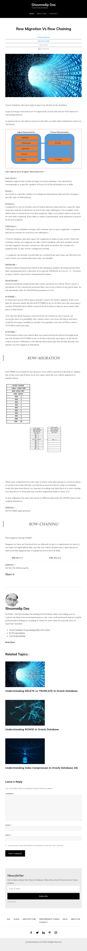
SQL (8, 919)
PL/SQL (16, 919)
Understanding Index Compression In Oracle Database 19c (41, 767)
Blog (31, 14)
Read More (10, 642)
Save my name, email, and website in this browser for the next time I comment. (36, 845)
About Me (41, 14)
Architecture (43, 41)
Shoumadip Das (44, 37)
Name (8, 825)
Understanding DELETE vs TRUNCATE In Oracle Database (41, 690)
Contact (53, 14)
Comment (9, 794)
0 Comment (45, 49)
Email (8, 835)
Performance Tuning (49, 919)
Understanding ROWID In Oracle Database (32, 729)
